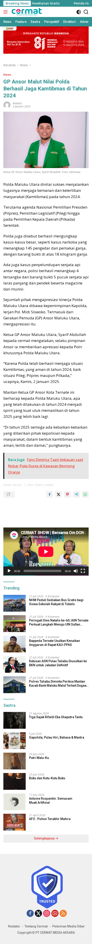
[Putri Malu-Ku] (14, 761)
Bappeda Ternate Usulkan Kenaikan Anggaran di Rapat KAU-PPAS (54, 643)
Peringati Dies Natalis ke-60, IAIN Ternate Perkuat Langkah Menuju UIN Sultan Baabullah (58, 622)
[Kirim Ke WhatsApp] (85, 494)
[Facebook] (30, 914)
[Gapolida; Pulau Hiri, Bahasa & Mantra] (14, 740)
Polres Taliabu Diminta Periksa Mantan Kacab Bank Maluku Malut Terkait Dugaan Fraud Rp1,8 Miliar (58, 684)
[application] (46, 552)
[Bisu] (75, 571)
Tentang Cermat (36, 926)
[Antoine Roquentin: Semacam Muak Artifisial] (14, 801)
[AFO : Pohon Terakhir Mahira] (14, 822)
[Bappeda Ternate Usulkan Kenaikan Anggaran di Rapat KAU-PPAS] (14, 644)
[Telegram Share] (76, 494)
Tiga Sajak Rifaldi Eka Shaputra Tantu (56, 717)
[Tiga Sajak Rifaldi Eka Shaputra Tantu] (14, 720)
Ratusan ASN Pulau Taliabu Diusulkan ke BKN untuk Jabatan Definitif (58, 663)
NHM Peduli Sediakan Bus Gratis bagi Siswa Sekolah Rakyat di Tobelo (56, 602)
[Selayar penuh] (83, 571)
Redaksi (14, 926)
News (7, 75)
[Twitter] (38, 914)
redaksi (17, 103)
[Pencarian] (86, 12)
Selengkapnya (44, 838)
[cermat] (26, 12)
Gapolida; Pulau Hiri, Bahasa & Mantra (56, 737)
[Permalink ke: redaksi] (6, 105)
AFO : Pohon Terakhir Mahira (50, 819)
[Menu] (6, 12)
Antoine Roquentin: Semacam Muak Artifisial (50, 800)
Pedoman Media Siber (68, 926)
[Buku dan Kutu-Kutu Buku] (14, 781)
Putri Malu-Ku (39, 758)
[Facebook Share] (49, 494)
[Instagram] (46, 914)
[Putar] (9, 571)
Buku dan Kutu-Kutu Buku (47, 778)
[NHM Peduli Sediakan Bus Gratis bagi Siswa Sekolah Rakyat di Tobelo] (14, 603)
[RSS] (63, 914)
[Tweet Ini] (58, 494)
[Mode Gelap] (78, 12)
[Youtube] (55, 914)
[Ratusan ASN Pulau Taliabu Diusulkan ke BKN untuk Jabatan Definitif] (14, 664)
